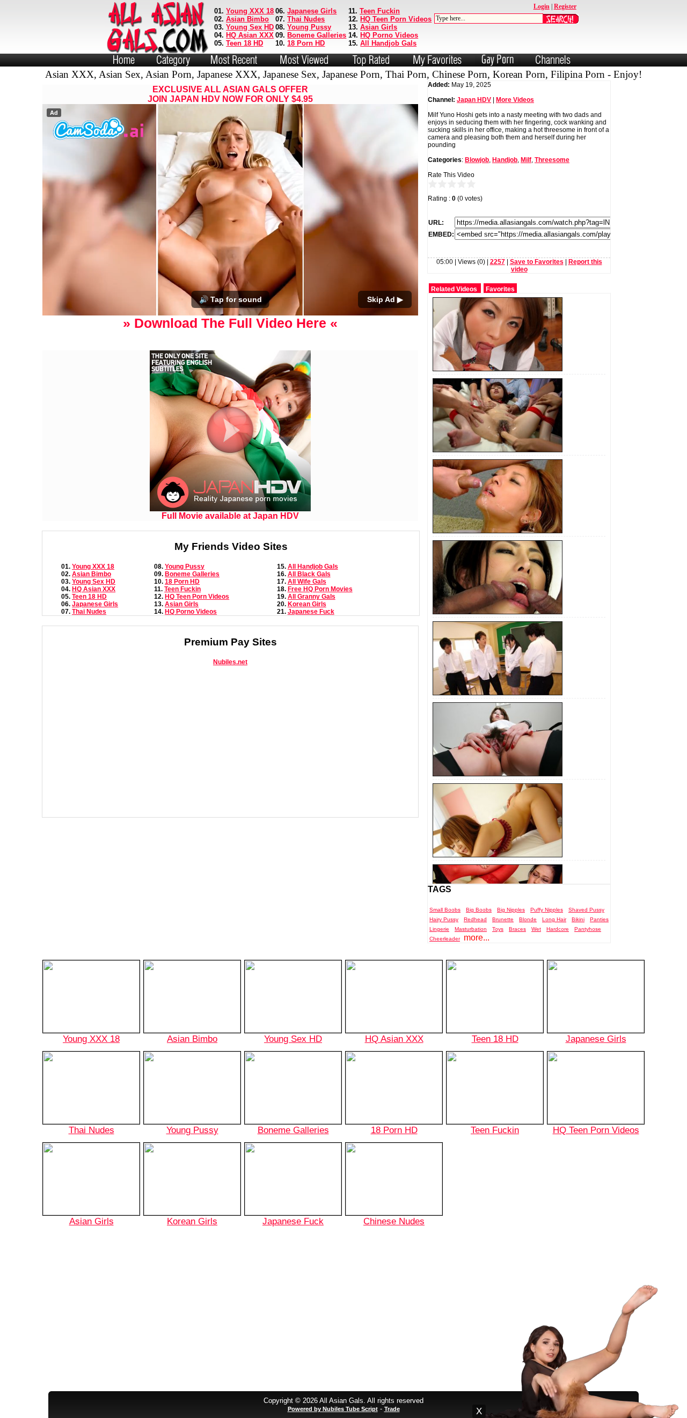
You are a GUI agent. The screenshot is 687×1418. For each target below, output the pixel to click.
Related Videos (454, 289)
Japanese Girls (312, 11)
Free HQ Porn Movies (320, 589)
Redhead (475, 919)
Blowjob (477, 160)
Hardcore (557, 929)
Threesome (552, 160)
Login (541, 6)
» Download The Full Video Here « (230, 322)
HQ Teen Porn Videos (396, 19)
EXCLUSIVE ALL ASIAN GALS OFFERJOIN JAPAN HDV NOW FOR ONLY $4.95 (230, 94)
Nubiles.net (230, 662)
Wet (536, 929)
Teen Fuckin (380, 11)
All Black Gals (309, 574)
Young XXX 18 (250, 11)
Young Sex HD (250, 27)
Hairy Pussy (443, 919)
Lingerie (439, 929)
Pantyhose (587, 929)
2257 (497, 262)
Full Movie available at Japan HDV (230, 515)
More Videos (515, 100)
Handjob (504, 160)
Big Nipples (511, 910)
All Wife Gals (307, 581)
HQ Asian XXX (250, 35)
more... (476, 937)
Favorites (500, 289)
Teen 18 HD (244, 43)
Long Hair (554, 919)
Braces (517, 929)
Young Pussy (309, 27)
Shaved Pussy (586, 910)
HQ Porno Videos (389, 35)
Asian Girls (378, 27)
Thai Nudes (306, 19)
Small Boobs (445, 910)
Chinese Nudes (394, 1221)
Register (565, 6)
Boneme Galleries (316, 35)
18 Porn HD (306, 43)
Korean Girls (307, 604)
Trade (392, 1409)
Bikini (578, 919)
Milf (526, 160)
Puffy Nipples (546, 910)
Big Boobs (479, 910)
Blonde (528, 919)
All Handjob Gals (388, 43)
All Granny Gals (311, 596)
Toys (497, 929)
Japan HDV (474, 100)
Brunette (503, 919)
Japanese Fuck (311, 611)
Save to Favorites (537, 262)
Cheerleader (444, 939)
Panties (599, 919)
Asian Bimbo (247, 19)
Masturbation (471, 929)
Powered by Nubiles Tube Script (333, 1409)
